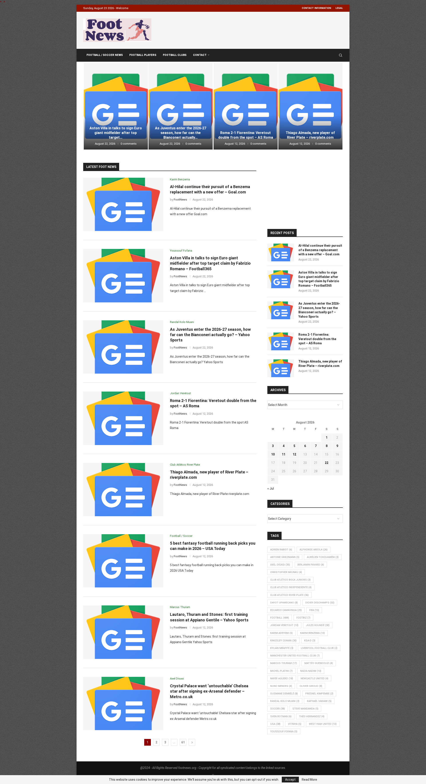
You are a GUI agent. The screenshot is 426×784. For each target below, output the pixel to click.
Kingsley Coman (283, 640)
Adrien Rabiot (281, 549)
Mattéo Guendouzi (318, 663)
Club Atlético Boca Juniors (290, 579)
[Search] (340, 55)
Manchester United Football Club (295, 655)
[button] (91, 106)
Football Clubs (174, 55)
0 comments (128, 143)
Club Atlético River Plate (289, 595)
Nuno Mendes (281, 686)
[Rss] (334, 55)
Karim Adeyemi (281, 633)
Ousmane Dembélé (284, 693)
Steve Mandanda (305, 708)
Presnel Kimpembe (319, 693)
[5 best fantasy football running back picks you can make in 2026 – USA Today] (310, 106)
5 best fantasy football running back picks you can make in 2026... (310, 133)
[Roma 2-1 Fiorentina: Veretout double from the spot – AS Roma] (181, 106)
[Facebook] (330, 55)
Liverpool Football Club (319, 648)
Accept (290, 779)
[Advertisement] (262, 29)
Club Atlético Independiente (291, 587)
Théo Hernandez (311, 716)
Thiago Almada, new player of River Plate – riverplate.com (245, 135)
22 (326, 463)
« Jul (270, 488)
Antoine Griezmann (284, 557)
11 (283, 454)
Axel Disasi (280, 564)
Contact (200, 55)
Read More (309, 779)
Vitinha (294, 724)
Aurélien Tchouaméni (323, 557)
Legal (339, 8)
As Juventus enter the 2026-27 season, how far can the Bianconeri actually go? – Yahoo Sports (210, 335)
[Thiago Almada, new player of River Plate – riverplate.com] (245, 106)
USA (275, 724)
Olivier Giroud (311, 686)
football (279, 617)
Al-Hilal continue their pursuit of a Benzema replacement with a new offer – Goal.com (320, 250)
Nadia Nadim (310, 671)
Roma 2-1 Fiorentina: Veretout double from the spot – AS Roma (180, 135)
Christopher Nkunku (286, 572)
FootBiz (303, 617)
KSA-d (309, 640)
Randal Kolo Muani (284, 701)
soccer (277, 708)
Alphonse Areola (313, 549)
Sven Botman (281, 716)
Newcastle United (314, 678)
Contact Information (316, 8)
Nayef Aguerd (281, 678)
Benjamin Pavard (311, 564)
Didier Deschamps (319, 602)
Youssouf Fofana (283, 731)
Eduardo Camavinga (286, 610)
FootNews (180, 199)
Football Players (142, 55)
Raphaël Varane (319, 701)
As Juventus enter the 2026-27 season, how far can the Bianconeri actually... (115, 133)
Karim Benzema (312, 633)
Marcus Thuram (283, 663)
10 (273, 454)
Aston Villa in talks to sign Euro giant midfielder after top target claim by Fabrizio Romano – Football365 (210, 263)
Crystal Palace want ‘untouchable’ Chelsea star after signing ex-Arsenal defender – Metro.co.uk (209, 691)
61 (183, 742)
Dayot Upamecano (284, 602)
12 (294, 454)
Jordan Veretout (284, 625)
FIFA (314, 610)
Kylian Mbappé (281, 648)
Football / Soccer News (105, 55)
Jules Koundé (317, 625)
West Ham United (323, 724)
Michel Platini (281, 671)
